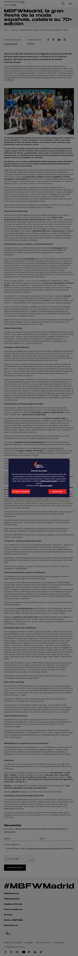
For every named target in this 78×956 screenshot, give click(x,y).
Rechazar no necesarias (21, 491)
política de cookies (46, 485)
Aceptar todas (57, 491)
